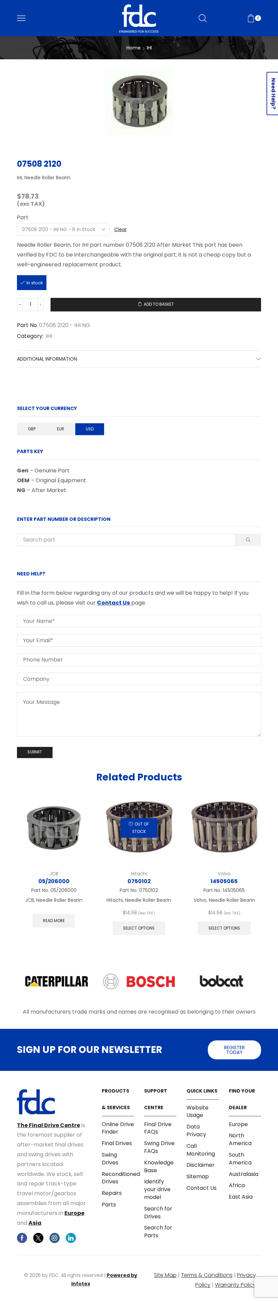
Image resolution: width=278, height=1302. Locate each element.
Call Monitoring (200, 1150)
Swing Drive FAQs (159, 1147)
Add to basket (159, 304)
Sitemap (197, 1176)
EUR (60, 429)
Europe (74, 1213)
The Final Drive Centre (48, 1125)
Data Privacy (196, 1130)
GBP (32, 429)
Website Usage (197, 1111)
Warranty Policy (235, 1285)
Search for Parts (158, 1231)
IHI (149, 47)
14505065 (224, 881)
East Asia (241, 1197)
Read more (54, 920)
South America (240, 1158)
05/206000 (54, 881)
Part (22, 217)
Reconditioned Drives (121, 1178)
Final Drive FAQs (158, 1128)
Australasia (243, 1174)
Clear (120, 229)
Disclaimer (200, 1165)
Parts (109, 1204)
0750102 (139, 881)
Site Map (165, 1275)
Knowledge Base (159, 1166)
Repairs (112, 1193)
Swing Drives (110, 1158)
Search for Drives (158, 1212)
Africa (237, 1185)
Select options (139, 928)
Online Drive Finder (118, 1128)
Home (133, 47)
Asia (34, 1223)
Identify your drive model (157, 1189)
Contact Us (113, 603)
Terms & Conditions (207, 1275)
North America (240, 1139)
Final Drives (117, 1143)
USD (90, 429)
